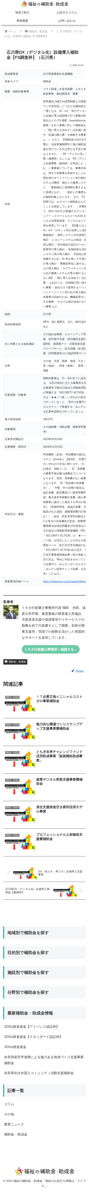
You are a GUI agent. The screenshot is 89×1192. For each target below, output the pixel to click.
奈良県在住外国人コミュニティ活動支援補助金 (39, 1073)
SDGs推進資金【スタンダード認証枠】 (33, 1036)
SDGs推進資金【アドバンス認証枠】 (31, 1026)
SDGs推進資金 (15, 1047)
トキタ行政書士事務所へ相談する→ (50, 649)
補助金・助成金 (17, 661)
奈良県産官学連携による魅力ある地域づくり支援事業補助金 (44, 1060)
